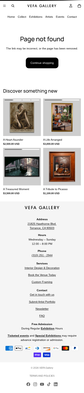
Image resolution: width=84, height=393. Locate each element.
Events (60, 16)
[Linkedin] (55, 384)
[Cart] (79, 6)
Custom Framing (42, 282)
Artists (49, 16)
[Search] (13, 6)
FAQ (42, 315)
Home (11, 16)
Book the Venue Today (42, 274)
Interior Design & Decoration (42, 267)
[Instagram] (35, 384)
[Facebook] (28, 384)
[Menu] (4, 5)
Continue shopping (42, 62)
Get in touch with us (42, 294)
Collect (22, 16)
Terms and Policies (42, 376)
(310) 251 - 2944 (42, 255)
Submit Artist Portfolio (42, 301)
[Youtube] (42, 384)
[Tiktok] (48, 384)
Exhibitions (35, 16)
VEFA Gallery (46, 368)
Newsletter (42, 308)
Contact (72, 16)
